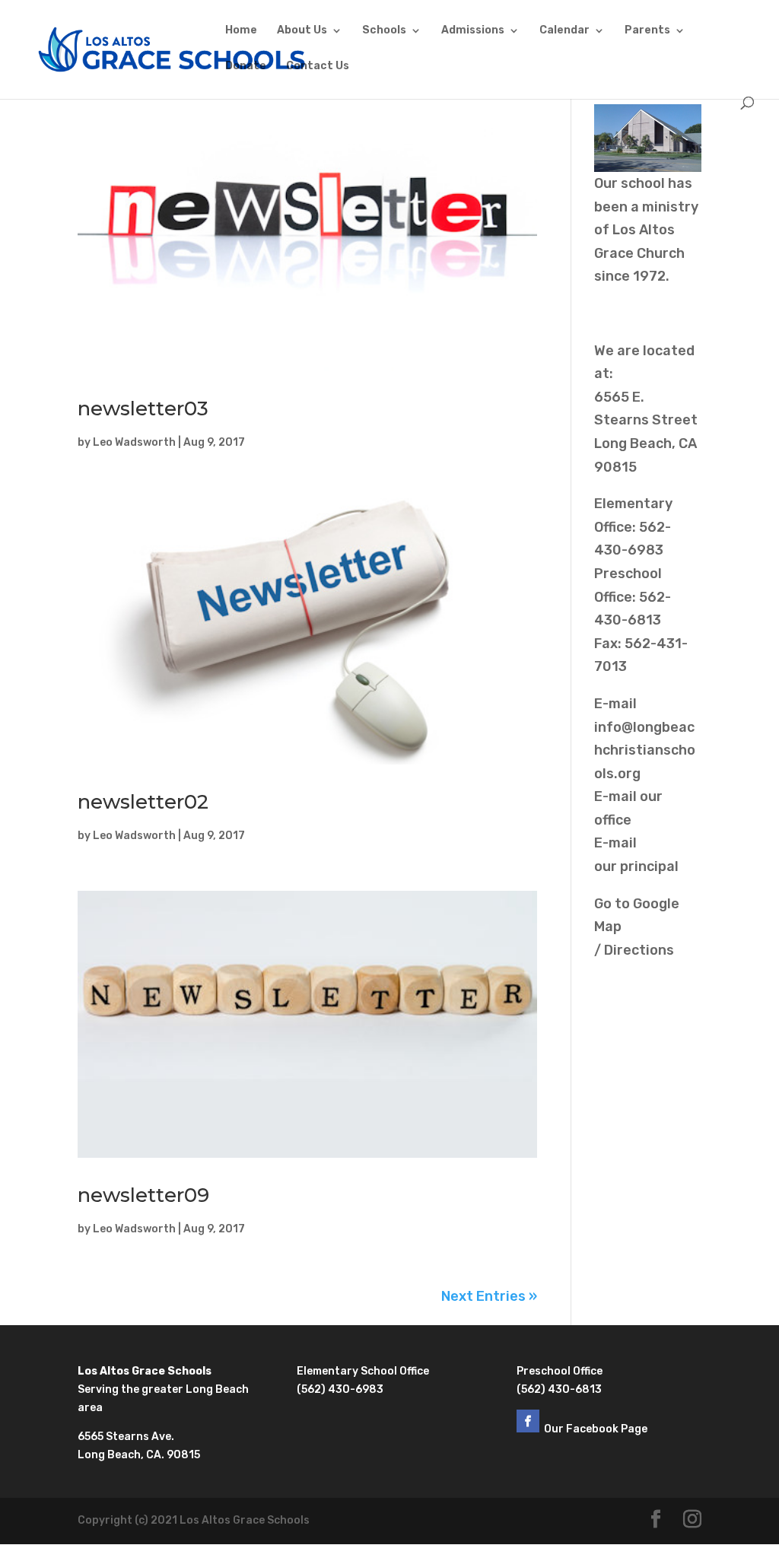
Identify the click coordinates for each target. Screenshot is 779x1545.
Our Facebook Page (597, 1429)
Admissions (472, 31)
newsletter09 (143, 1195)
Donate (245, 66)
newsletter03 (143, 408)
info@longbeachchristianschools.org (644, 750)
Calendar (564, 31)
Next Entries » (489, 1296)
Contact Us (317, 66)
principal (649, 866)
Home (241, 31)
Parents (647, 31)
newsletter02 (143, 802)
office (612, 820)
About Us (302, 31)
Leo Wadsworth (134, 442)
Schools (384, 31)
